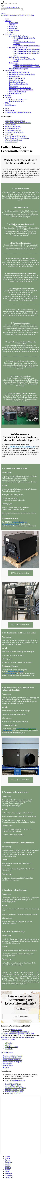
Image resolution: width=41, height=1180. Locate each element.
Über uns (8, 21)
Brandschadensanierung (17, 78)
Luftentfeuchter (10, 34)
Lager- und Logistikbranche (18, 84)
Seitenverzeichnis (18, 1037)
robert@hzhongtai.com (12, 7)
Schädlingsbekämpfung (17, 82)
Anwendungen (10, 70)
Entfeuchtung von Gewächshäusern (21, 90)
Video (11, 32)
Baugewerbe (13, 86)
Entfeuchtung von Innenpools (19, 72)
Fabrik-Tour (13, 26)
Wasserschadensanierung (17, 91)
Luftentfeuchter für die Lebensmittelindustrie (12, 672)
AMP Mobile (29, 1037)
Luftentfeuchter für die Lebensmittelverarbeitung (14, 523)
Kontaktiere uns (10, 105)
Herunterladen (14, 30)
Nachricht (8, 97)
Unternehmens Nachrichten (18, 99)
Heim (7, 19)
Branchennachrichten (16, 101)
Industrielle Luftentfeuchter (18, 47)
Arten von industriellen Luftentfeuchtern (21, 446)
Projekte (8, 95)
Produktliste (13, 28)
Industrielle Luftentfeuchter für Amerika (26, 49)
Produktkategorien (7, 1052)
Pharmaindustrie (14, 76)
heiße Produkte (6, 1037)
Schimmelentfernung (16, 80)
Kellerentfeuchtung (15, 93)
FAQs (7, 103)
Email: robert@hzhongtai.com (15, 1080)
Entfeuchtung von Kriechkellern (20, 88)
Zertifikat (12, 25)
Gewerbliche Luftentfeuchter (18, 36)
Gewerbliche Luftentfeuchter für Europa (26, 46)
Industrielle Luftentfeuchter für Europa (26, 51)
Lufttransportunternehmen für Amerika (26, 65)
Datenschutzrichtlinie (8, 1039)
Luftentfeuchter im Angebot (18, 69)
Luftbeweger (13, 63)
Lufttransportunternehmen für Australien (26, 67)
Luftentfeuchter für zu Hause (18, 57)
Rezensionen (13, 23)
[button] (20, 573)
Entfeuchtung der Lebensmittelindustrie (22, 74)
